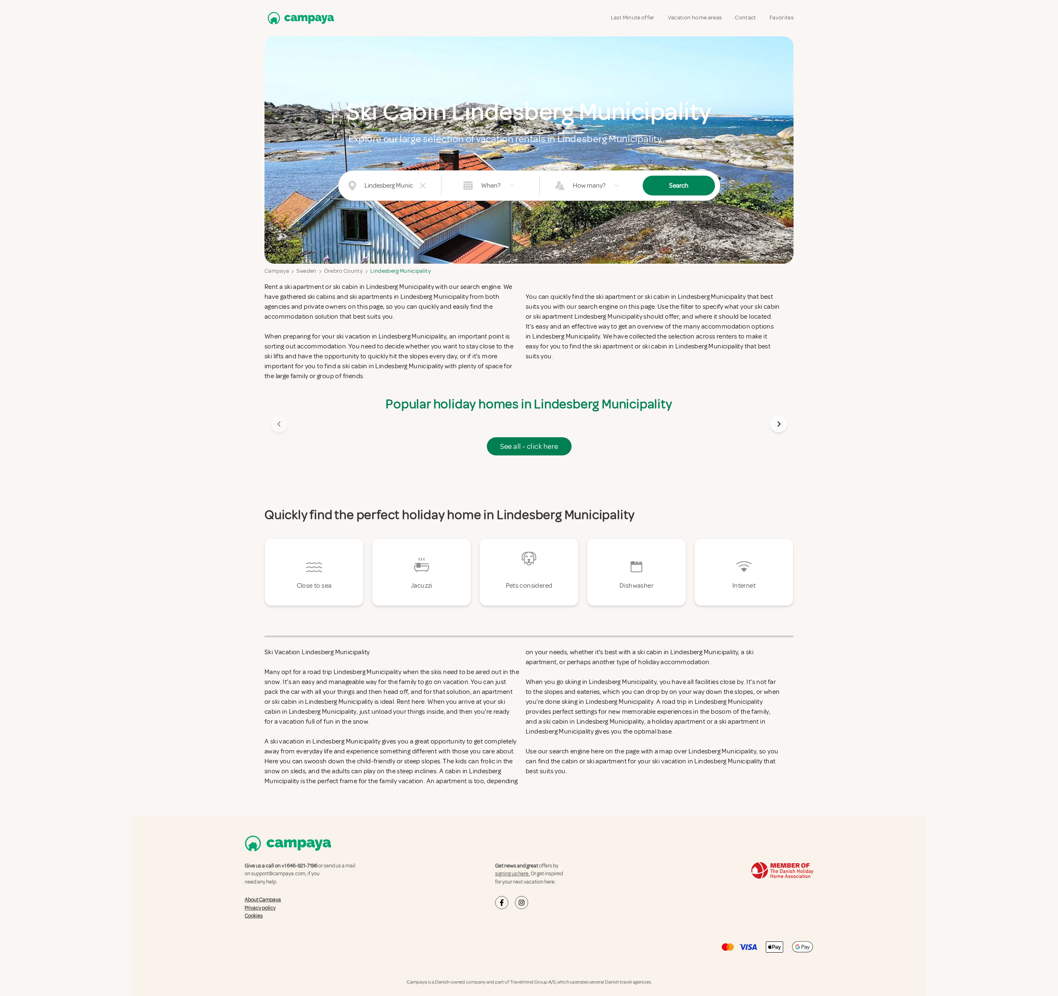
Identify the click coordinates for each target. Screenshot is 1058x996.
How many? (589, 185)
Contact (745, 17)
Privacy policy (260, 908)
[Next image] (778, 424)
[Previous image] (279, 424)
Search (679, 185)
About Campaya (263, 899)
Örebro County (343, 270)
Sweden (306, 270)
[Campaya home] (299, 18)
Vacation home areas (695, 17)
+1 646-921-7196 (299, 866)
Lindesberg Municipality (400, 270)
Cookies (254, 916)
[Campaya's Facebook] (501, 902)
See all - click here (529, 446)
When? (490, 185)
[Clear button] (422, 185)
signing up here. (512, 873)
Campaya (276, 270)
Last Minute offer (633, 17)
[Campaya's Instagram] (521, 902)
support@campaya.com (278, 873)
